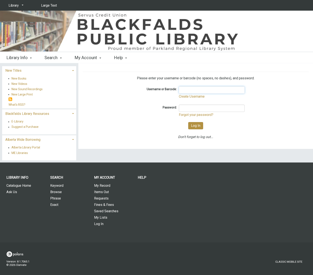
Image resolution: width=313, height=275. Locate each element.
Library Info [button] (17, 57)
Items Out (101, 192)
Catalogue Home (18, 186)
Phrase (55, 198)
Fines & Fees (104, 205)
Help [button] (119, 57)
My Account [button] (86, 57)
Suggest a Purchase (25, 127)
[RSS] (10, 99)
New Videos (19, 83)
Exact (54, 205)
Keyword (56, 186)
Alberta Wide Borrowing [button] (22, 140)
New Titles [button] (13, 70)
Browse (56, 192)
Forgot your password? (196, 115)
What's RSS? (17, 104)
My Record (102, 186)
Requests (101, 198)
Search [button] (52, 57)
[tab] (39, 70)
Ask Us (11, 192)
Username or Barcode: (162, 89)
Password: (170, 107)
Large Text (49, 5)
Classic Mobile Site (288, 261)
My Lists (100, 217)
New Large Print (22, 94)
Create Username (192, 96)
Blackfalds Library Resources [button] (27, 114)
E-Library (17, 121)
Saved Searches (106, 211)
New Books (18, 78)
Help (142, 177)
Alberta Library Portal (25, 147)
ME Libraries (19, 153)
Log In (98, 224)
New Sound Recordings (27, 89)
